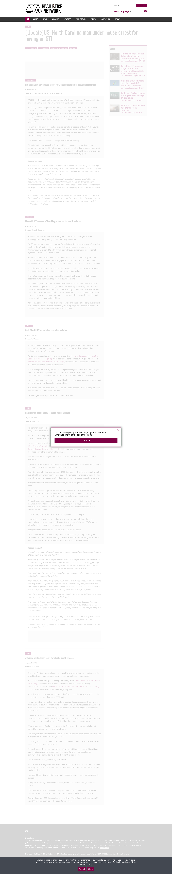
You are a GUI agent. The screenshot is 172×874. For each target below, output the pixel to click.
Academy (55, 19)
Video (93, 19)
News (45, 19)
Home (27, 19)
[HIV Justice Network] (44, 8)
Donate (117, 19)
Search (141, 5)
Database (67, 19)
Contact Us (105, 19)
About (35, 19)
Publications (81, 19)
